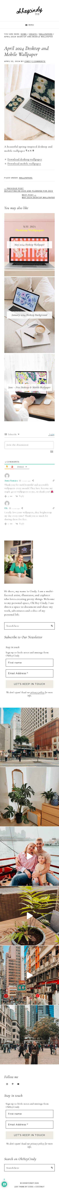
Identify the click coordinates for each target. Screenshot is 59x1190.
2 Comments (38, 61)
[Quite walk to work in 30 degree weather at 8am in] (29, 737)
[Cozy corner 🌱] (29, 796)
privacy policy (37, 692)
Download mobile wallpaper (24, 163)
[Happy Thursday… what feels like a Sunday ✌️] (29, 1034)
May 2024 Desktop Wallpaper (29, 244)
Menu (31, 25)
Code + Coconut (36, 1187)
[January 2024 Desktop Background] (29, 279)
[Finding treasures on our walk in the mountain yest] (29, 915)
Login (51, 434)
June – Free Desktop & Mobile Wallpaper (29, 387)
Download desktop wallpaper (25, 159)
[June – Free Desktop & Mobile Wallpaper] (29, 355)
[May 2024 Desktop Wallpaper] (29, 215)
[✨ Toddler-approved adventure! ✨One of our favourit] (29, 856)
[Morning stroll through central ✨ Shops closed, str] (29, 975)
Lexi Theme (19, 1187)
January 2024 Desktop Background (29, 314)
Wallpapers (26, 178)
